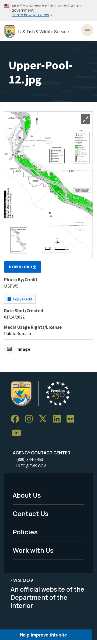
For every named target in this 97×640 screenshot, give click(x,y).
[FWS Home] (9, 31)
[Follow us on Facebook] (17, 419)
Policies (25, 531)
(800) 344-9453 (29, 459)
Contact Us (30, 513)
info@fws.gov (31, 465)
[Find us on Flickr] (72, 419)
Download (21, 266)
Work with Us (33, 550)
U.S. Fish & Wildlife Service (43, 32)
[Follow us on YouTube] (18, 433)
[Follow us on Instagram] (30, 419)
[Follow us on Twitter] (45, 419)
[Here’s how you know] (48, 10)
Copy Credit (22, 299)
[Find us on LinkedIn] (58, 419)
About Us (27, 495)
